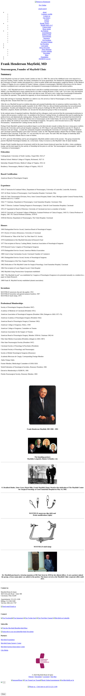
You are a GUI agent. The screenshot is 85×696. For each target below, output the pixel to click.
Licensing (46, 677)
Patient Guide (46, 34)
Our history (46, 18)
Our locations (46, 40)
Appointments (46, 33)
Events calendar (46, 51)
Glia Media (4, 650)
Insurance (47, 38)
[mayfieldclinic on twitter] (29, 618)
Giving (46, 21)
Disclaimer (38, 677)
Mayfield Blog (22, 628)
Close (3, 694)
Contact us (46, 16)
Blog (46, 55)
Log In (71, 680)
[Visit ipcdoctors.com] (42, 660)
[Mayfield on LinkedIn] (61, 618)
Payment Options (46, 42)
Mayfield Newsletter (27, 631)
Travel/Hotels (46, 36)
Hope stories (47, 29)
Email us (13, 606)
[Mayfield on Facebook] (6, 618)
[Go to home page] (42, 2)
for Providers (44, 44)
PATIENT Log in (44, 59)
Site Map (53, 677)
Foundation (44, 57)
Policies (31, 677)
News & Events (44, 48)
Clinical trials (46, 27)
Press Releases (46, 49)
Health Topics (44, 23)
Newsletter (46, 53)
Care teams (44, 46)
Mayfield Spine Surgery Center (11, 643)
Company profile (46, 14)
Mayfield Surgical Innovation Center (13, 647)
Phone (20, 680)
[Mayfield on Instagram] (17, 618)
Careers (46, 20)
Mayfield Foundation (8, 640)
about (44, 12)
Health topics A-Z (47, 25)
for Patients (44, 31)
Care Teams (36, 680)
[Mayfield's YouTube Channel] (44, 618)
